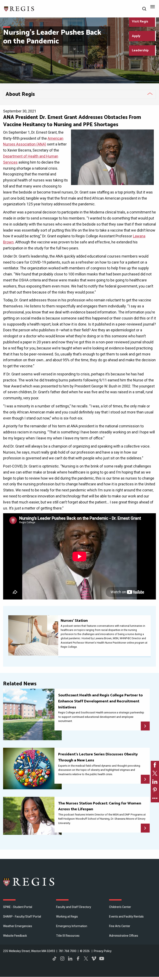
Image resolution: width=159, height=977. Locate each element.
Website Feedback (15, 935)
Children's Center (120, 907)
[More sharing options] (155, 798)
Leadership (140, 50)
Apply (136, 36)
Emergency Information (71, 926)
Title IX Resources (68, 935)
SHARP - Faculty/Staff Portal (22, 916)
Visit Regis (140, 21)
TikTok (54, 958)
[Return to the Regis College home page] (19, 8)
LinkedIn (70, 958)
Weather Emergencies (17, 926)
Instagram (62, 958)
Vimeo (93, 958)
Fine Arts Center (119, 926)
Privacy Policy (103, 951)
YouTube (101, 958)
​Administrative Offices (123, 935)
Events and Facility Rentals (126, 916)
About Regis (20, 94)
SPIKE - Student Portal (17, 907)
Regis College (29, 881)
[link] (155, 765)
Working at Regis (67, 916)
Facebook (78, 958)
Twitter (85, 958)
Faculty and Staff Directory (73, 907)
